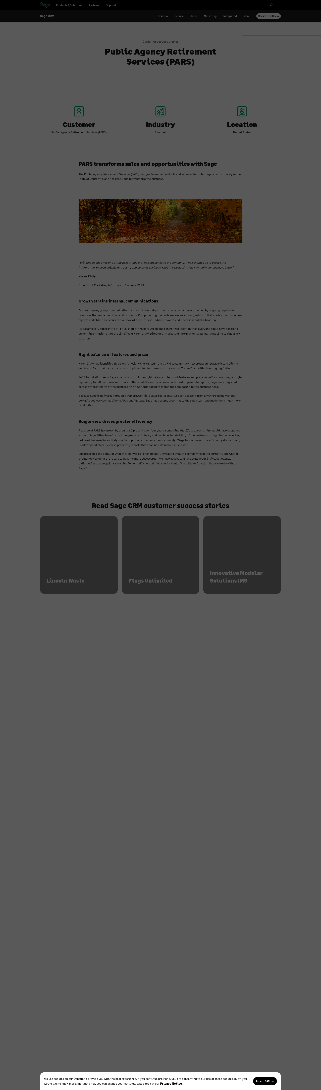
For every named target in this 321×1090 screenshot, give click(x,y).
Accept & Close (265, 1081)
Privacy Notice (171, 1083)
